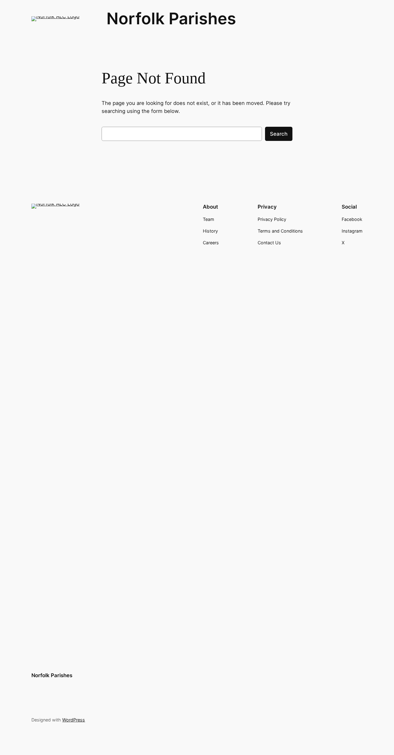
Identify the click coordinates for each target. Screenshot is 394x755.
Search (278, 134)
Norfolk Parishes (171, 18)
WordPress (73, 719)
